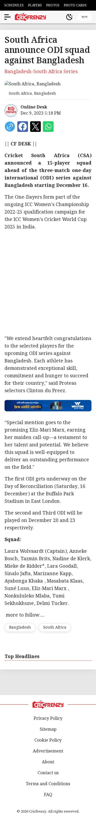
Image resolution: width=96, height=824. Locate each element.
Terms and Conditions (48, 784)
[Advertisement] (48, 283)
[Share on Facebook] (22, 126)
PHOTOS (52, 5)
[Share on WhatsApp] (48, 126)
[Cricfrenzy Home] (30, 17)
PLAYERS (35, 5)
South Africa (54, 627)
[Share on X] (35, 126)
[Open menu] (7, 17)
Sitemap (48, 729)
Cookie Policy (48, 740)
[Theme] (69, 17)
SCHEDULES (14, 5)
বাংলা (84, 17)
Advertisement (48, 751)
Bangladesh (20, 627)
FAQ (48, 795)
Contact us (48, 773)
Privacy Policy (48, 718)
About (48, 762)
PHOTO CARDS (75, 5)
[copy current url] (10, 126)
